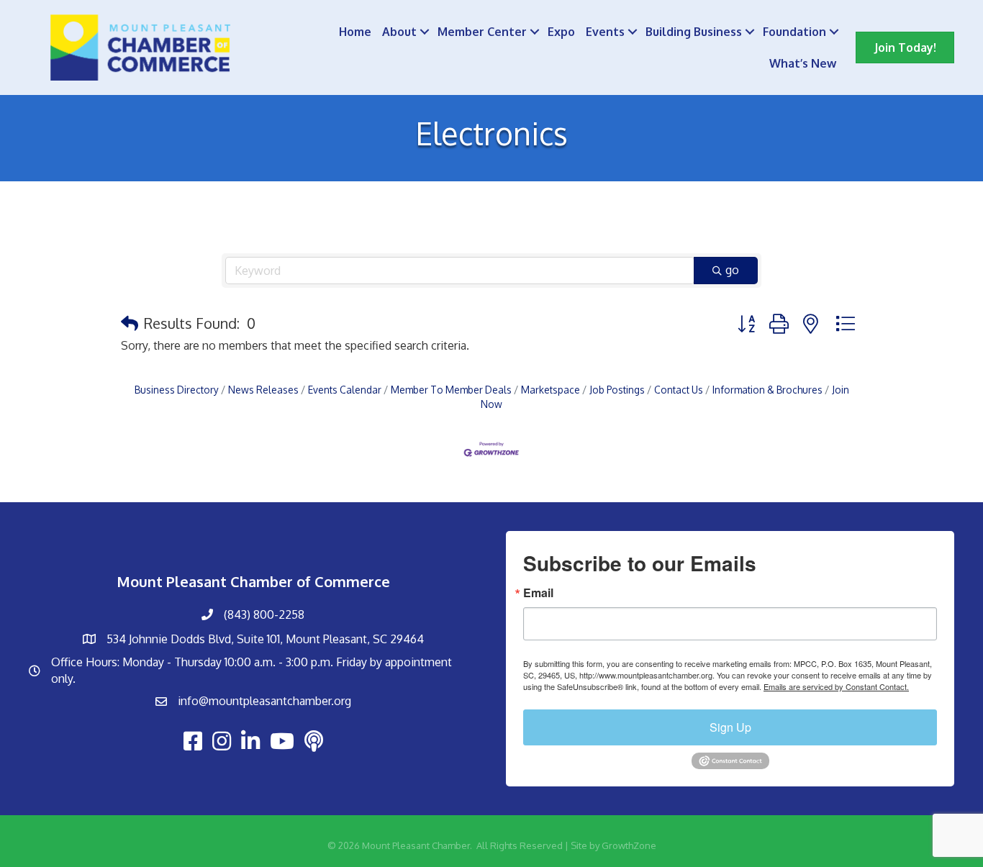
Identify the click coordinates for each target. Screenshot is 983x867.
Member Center (482, 31)
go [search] (732, 270)
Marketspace (550, 389)
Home (355, 31)
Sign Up (730, 727)
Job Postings (617, 389)
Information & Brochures (767, 389)
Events (605, 31)
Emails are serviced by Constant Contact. (836, 686)
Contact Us (678, 389)
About (399, 31)
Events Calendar (344, 389)
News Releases (263, 389)
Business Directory (177, 389)
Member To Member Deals (451, 389)
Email (538, 593)
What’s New (802, 63)
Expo (561, 31)
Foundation (794, 31)
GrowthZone (629, 845)
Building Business (693, 31)
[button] (129, 323)
